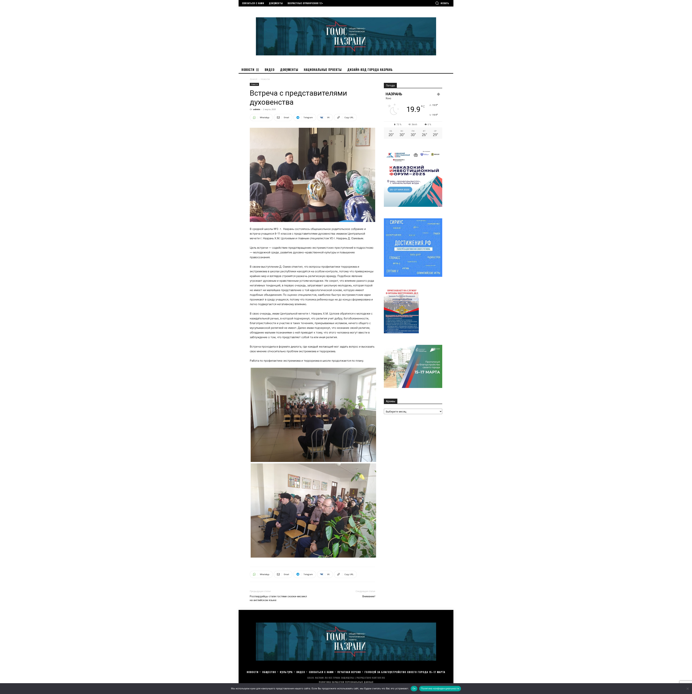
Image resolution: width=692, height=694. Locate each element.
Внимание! (368, 596)
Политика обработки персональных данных (346, 682)
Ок (414, 688)
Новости (254, 84)
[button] (442, 3)
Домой (253, 79)
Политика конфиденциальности (440, 688)
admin (256, 109)
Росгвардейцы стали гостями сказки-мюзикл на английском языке (278, 598)
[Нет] (687, 688)
